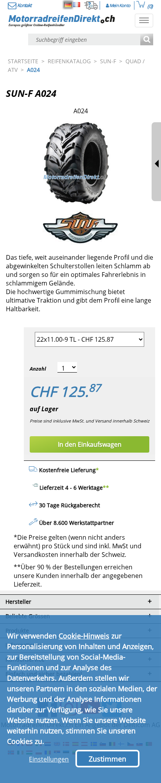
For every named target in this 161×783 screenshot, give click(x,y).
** (106, 487)
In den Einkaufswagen (90, 444)
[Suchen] (146, 40)
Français (76, 4)
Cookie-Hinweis (84, 635)
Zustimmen (107, 758)
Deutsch (68, 4)
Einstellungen (49, 759)
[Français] (76, 4)
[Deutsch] (68, 4)
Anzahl (38, 368)
